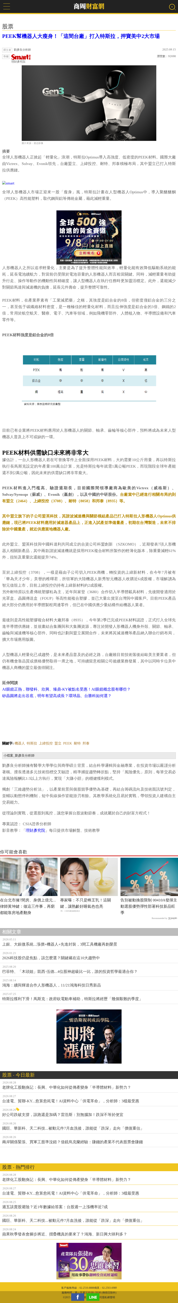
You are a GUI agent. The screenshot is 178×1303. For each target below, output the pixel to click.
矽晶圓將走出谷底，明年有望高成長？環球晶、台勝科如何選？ (57, 696)
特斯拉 (32, 743)
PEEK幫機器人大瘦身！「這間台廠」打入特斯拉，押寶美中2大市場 (81, 36)
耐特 (77, 743)
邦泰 (85, 743)
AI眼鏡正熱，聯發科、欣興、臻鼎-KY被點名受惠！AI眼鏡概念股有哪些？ (66, 689)
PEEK (67, 743)
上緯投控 (46, 743)
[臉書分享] (78, 1297)
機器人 (20, 743)
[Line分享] (94, 1297)
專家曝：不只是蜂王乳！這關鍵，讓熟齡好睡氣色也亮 (85, 903)
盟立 (57, 743)
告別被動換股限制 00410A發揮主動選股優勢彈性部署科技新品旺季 (148, 906)
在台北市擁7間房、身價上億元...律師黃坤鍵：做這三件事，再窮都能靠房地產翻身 (28, 906)
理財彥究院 (18, 61)
